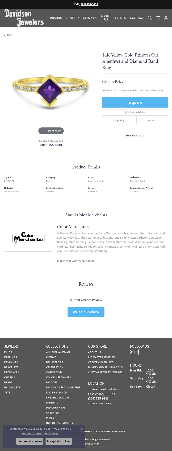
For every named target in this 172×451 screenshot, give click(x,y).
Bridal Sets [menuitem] (12, 387)
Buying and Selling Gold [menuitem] (105, 367)
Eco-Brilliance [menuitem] (56, 392)
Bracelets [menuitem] (11, 367)
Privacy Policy (60, 428)
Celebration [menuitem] (54, 367)
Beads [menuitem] (8, 382)
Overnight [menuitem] (53, 412)
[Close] (166, 4)
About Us (106, 17)
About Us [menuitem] (94, 352)
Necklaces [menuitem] (11, 372)
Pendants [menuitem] (11, 362)
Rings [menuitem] (8, 352)
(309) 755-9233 (51, 145)
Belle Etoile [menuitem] (54, 362)
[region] (51, 89)
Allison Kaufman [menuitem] (58, 352)
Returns (151, 120)
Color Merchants (96, 181)
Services (90, 17)
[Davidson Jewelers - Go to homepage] (25, 18)
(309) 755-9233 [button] (88, 4)
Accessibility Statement (111, 431)
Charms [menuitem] (9, 377)
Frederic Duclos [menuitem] (57, 397)
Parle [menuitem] (50, 417)
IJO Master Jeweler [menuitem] (101, 357)
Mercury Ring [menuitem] (55, 407)
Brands (56, 17)
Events (120, 17)
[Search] (150, 18)
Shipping (118, 120)
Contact (137, 17)
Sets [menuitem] (7, 392)
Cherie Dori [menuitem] (54, 372)
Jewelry (72, 17)
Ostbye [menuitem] (51, 357)
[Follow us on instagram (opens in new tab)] (132, 352)
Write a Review (86, 312)
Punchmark (92, 443)
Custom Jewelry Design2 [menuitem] (105, 372)
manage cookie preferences (40, 433)
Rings (10, 35)
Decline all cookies (30, 441)
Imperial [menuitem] (52, 402)
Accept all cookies (58, 441)
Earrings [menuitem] (10, 357)
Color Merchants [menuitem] (58, 377)
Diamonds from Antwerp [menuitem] (63, 387)
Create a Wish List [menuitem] (100, 362)
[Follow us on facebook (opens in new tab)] (138, 352)
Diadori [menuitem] (51, 382)
